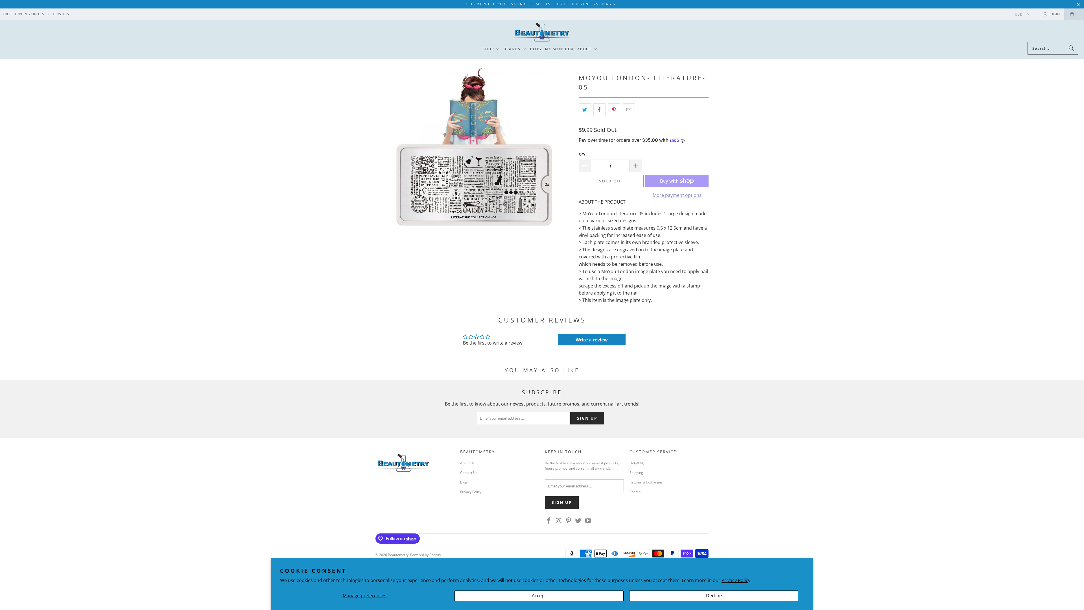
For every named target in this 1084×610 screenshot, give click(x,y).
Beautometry (398, 554)
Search (635, 491)
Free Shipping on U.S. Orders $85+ (37, 14)
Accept (539, 595)
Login (1054, 14)
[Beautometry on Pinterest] (568, 520)
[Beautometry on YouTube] (588, 520)
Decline (714, 595)
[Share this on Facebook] (599, 109)
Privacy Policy (736, 580)
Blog (463, 482)
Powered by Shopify (425, 554)
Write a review (592, 340)
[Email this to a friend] (629, 109)
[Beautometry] (542, 32)
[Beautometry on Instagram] (559, 520)
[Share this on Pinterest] (614, 109)
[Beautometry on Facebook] (549, 520)
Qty (582, 153)
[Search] (1071, 48)
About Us (467, 463)
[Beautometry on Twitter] (578, 520)
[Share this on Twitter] (585, 109)
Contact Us (468, 472)
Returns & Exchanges (646, 482)
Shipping (636, 472)
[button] (491, 49)
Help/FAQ (637, 463)
